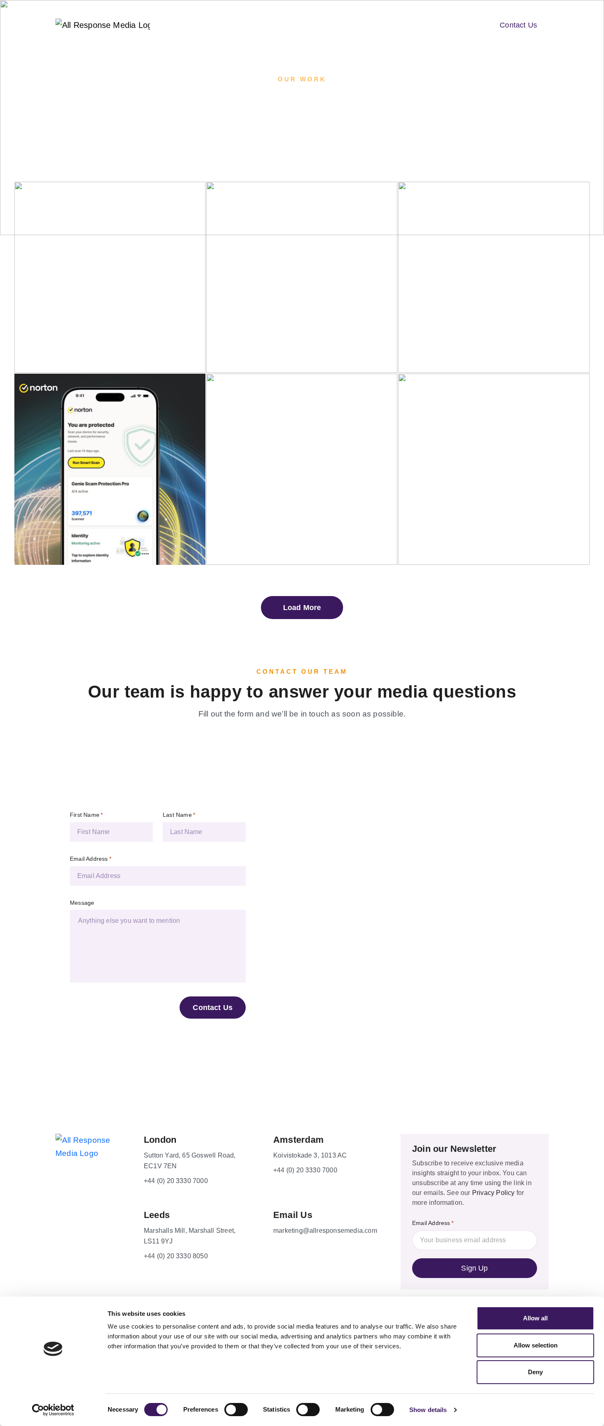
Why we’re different (270, 24)
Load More (302, 607)
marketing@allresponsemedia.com (325, 1230)
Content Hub (403, 24)
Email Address (90, 858)
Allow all (535, 1318)
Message (82, 902)
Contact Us (518, 25)
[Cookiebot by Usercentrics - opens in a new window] (53, 1410)
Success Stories (342, 24)
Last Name (179, 814)
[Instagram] (113, 1283)
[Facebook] (58, 1283)
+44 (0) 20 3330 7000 (176, 1180)
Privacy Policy (493, 1192)
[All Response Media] (73, 25)
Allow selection (536, 1345)
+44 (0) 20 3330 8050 (176, 1256)
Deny (535, 1371)
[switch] (236, 1409)
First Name (86, 814)
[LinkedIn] (94, 1283)
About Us (208, 24)
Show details (428, 1409)
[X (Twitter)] (76, 1283)
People (459, 24)
